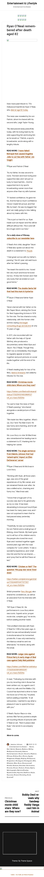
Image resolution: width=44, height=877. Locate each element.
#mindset (22, 765)
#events (27, 754)
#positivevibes (11, 773)
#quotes (20, 773)
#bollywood (11, 751)
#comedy (18, 751)
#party (32, 768)
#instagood (19, 761)
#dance (25, 751)
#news (27, 768)
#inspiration (11, 761)
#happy (17, 758)
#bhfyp (30, 749)
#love (20, 763)
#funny (25, 756)
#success (10, 775)
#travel (16, 775)
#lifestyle (10, 763)
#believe (25, 749)
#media (9, 765)
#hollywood (31, 758)
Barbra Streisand (18, 373)
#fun (20, 756)
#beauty (18, 749)
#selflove (27, 773)
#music (15, 768)
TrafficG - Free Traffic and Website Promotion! (22, 874)
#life (34, 761)
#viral (29, 775)
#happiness (11, 758)
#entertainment (12, 754)
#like (15, 763)
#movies (10, 768)
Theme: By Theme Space (22, 861)
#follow (15, 756)
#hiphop (23, 758)
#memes (16, 765)
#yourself (10, 777)
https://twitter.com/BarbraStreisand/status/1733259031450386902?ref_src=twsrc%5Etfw (21, 394)
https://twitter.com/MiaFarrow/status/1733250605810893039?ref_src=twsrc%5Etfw (22, 670)
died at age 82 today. (19, 110)
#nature (21, 768)
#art (8, 749)
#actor (31, 747)
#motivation (30, 765)
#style (33, 773)
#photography (11, 770)
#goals (30, 756)
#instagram (28, 761)
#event (21, 754)
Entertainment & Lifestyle (22, 3)
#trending (22, 775)
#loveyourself (27, 763)
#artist (12, 749)
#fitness (9, 756)
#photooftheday (22, 770)
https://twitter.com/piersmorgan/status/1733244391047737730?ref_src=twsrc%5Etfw (22, 582)
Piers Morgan (26, 592)
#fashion (33, 754)
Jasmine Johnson (16, 744)
